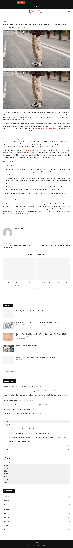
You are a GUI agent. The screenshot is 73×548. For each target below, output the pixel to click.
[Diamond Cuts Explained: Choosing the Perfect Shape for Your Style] (8, 325)
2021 (6, 476)
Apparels (37, 496)
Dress (37, 513)
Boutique (37, 505)
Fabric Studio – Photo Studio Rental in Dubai (53, 283)
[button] (26, 2)
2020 (6, 479)
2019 (6, 482)
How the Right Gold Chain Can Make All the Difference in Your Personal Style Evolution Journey (41, 335)
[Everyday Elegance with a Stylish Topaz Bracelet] (8, 314)
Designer (37, 509)
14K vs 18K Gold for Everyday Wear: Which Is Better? (19, 413)
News (37, 530)
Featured (37, 521)
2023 (6, 471)
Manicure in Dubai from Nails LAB (19, 283)
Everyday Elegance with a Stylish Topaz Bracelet (32, 311)
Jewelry (37, 525)
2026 (6, 421)
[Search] (69, 12)
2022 (6, 474)
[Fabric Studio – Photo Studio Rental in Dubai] (53, 269)
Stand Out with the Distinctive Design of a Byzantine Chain (35, 357)
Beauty (37, 501)
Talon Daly (11, 27)
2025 (6, 465)
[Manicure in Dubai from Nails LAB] (19, 269)
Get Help (36, 6)
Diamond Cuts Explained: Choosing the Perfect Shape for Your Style (38, 322)
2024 (6, 468)
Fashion (37, 517)
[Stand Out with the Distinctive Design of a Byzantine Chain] (8, 360)
